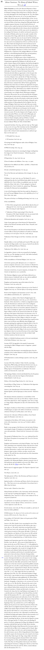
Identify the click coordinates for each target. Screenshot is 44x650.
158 (25, 5)
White (16, 464)
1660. (2, 557)
